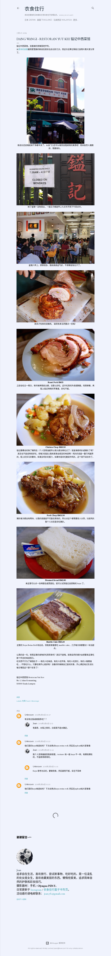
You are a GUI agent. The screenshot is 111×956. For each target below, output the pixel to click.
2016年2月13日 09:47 (43, 715)
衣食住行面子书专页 (56, 889)
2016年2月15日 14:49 (50, 767)
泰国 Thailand (44, 20)
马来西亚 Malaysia (62, 20)
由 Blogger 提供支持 (57, 943)
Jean (35, 723)
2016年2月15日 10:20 (42, 741)
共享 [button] (18, 697)
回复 (26, 736)
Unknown (29, 715)
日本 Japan (30, 20)
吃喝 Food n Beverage (30, 701)
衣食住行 (34, 9)
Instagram (36, 889)
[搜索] (92, 7)
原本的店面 (23, 49)
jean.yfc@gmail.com (54, 893)
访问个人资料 (21, 899)
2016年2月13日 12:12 (45, 724)
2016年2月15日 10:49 (46, 750)
